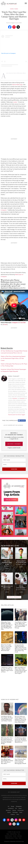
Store (18, 814)
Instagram (4, 210)
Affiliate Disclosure (9, 838)
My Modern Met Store (10, 545)
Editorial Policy (13, 834)
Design (12, 806)
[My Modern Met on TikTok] (10, 823)
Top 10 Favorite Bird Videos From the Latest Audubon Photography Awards (20, 761)
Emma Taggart (11, 22)
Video (16, 9)
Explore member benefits (14, 448)
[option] (7, 533)
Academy (13, 814)
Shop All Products (14, 597)
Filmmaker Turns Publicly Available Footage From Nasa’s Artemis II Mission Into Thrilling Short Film (6, 625)
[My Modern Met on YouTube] (23, 819)
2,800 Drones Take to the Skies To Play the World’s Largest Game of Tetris (7, 669)
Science (9, 812)
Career (20, 808)
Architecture (11, 808)
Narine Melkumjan (17, 84)
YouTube (23, 322)
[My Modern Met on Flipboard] (19, 819)
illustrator (14, 398)
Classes (14, 810)
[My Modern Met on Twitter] (12, 819)
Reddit (5, 324)
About (7, 834)
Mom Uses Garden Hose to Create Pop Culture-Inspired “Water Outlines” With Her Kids (6, 647)
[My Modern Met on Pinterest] (8, 819)
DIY (16, 808)
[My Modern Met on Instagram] (15, 819)
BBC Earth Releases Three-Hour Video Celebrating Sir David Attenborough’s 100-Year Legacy (21, 670)
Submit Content (8, 836)
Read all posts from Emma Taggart (16, 414)
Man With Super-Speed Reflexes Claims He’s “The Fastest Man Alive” (7, 761)
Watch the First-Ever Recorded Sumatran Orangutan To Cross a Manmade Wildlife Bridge (7, 740)
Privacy (16, 838)
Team (19, 834)
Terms (20, 838)
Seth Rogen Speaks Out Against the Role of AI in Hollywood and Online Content (7, 718)
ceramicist (22, 398)
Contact (14, 836)
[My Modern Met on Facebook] (4, 819)
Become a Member (14, 444)
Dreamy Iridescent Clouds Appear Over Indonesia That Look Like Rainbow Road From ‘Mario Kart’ (20, 719)
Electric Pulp (21, 841)
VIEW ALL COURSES (11, 499)
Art (8, 806)
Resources (8, 810)
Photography (19, 806)
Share (22, 420)
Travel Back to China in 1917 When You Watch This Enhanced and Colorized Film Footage (21, 624)
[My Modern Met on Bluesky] (17, 823)
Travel (20, 812)
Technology (15, 812)
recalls (15, 102)
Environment (21, 810)
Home (11, 9)
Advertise (19, 836)
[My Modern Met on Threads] (14, 823)
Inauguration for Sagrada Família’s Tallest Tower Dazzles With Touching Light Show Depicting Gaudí (21, 648)
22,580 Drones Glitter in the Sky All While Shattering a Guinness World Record (21, 740)
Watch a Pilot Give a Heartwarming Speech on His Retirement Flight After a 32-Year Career (13, 358)
